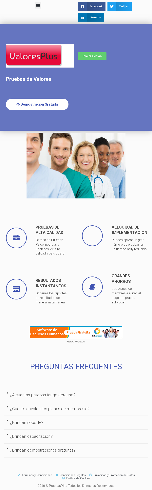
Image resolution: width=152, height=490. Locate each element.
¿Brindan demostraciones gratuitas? (43, 450)
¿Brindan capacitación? (31, 436)
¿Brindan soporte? (26, 422)
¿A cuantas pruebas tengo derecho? (42, 395)
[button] (38, 5)
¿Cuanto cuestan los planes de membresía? (49, 408)
